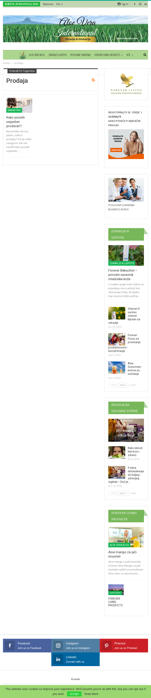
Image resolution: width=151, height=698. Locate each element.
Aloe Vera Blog (37, 55)
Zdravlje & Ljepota (58, 55)
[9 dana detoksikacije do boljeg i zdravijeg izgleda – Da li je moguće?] (116, 472)
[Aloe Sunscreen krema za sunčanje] (116, 368)
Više (58, 4)
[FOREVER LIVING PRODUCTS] (116, 589)
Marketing (14, 110)
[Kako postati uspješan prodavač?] (19, 105)
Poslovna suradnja (80, 55)
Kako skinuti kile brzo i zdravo (135, 451)
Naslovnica (48, 4)
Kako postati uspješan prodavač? (15, 121)
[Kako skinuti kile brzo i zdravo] (116, 452)
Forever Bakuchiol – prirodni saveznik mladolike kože (122, 274)
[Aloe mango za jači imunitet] (126, 537)
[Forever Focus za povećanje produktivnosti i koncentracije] (116, 339)
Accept (74, 694)
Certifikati (115, 593)
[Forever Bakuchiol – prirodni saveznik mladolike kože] (126, 255)
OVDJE (135, 112)
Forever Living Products (107, 55)
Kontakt (75, 679)
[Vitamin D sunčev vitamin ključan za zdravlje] (116, 313)
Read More (91, 694)
